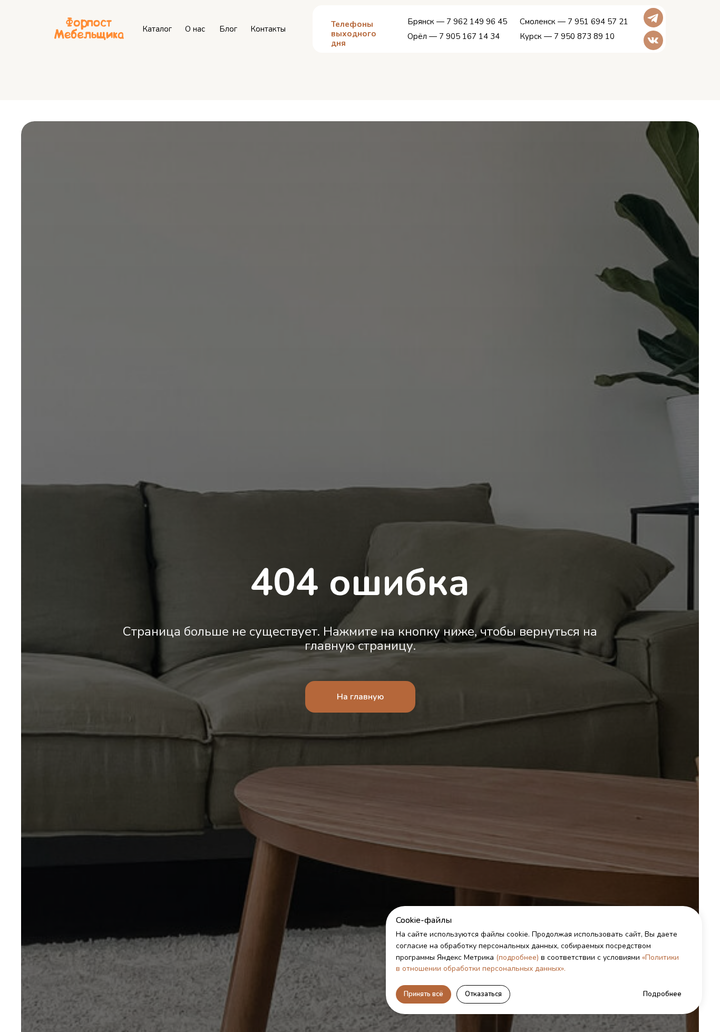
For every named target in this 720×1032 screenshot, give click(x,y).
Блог (228, 29)
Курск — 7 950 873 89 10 (567, 36)
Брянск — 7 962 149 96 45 (457, 21)
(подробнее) (517, 957)
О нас (195, 29)
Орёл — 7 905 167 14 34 (453, 36)
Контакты (268, 29)
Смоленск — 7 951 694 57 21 (574, 21)
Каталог (157, 29)
